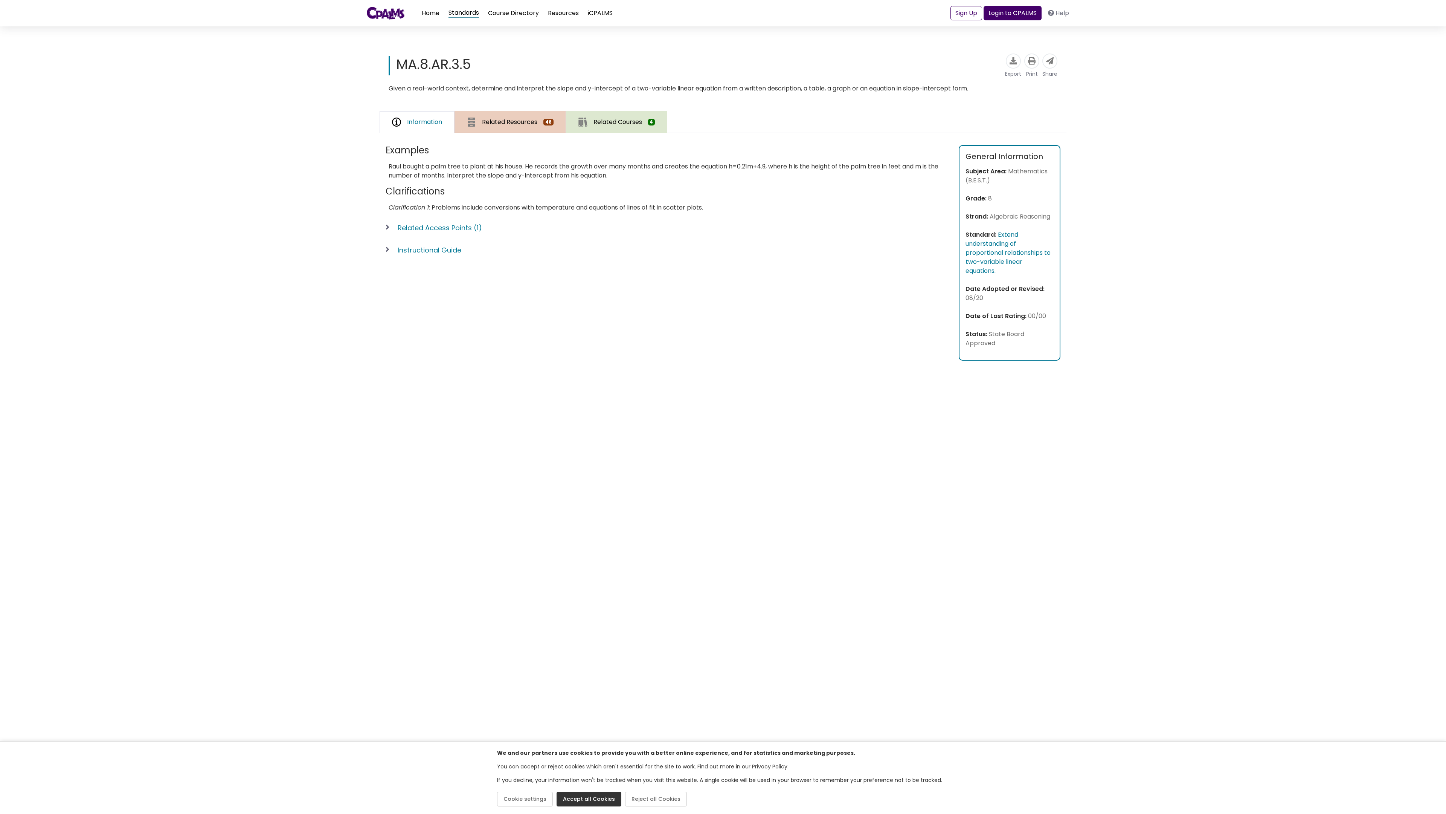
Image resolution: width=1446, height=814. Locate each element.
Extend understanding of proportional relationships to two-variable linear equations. (1008, 252)
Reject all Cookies (655, 799)
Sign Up (966, 13)
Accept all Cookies (589, 799)
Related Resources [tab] (517, 122)
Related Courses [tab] (623, 122)
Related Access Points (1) (440, 228)
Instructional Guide (429, 250)
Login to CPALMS (1012, 13)
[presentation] (510, 122)
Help (1062, 13)
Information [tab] (424, 122)
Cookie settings (524, 799)
